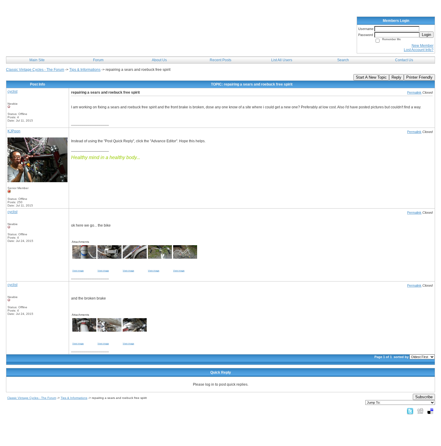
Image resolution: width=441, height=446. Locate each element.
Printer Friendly (419, 77)
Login (426, 34)
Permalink (414, 92)
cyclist (12, 91)
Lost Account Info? (419, 50)
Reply (396, 77)
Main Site (37, 60)
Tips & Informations (84, 70)
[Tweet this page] (410, 411)
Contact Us (404, 60)
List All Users (281, 60)
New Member (423, 46)
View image (78, 270)
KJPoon (14, 131)
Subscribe (424, 397)
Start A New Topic (371, 77)
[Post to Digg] (420, 411)
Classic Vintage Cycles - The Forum (35, 70)
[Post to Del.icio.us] (430, 411)
